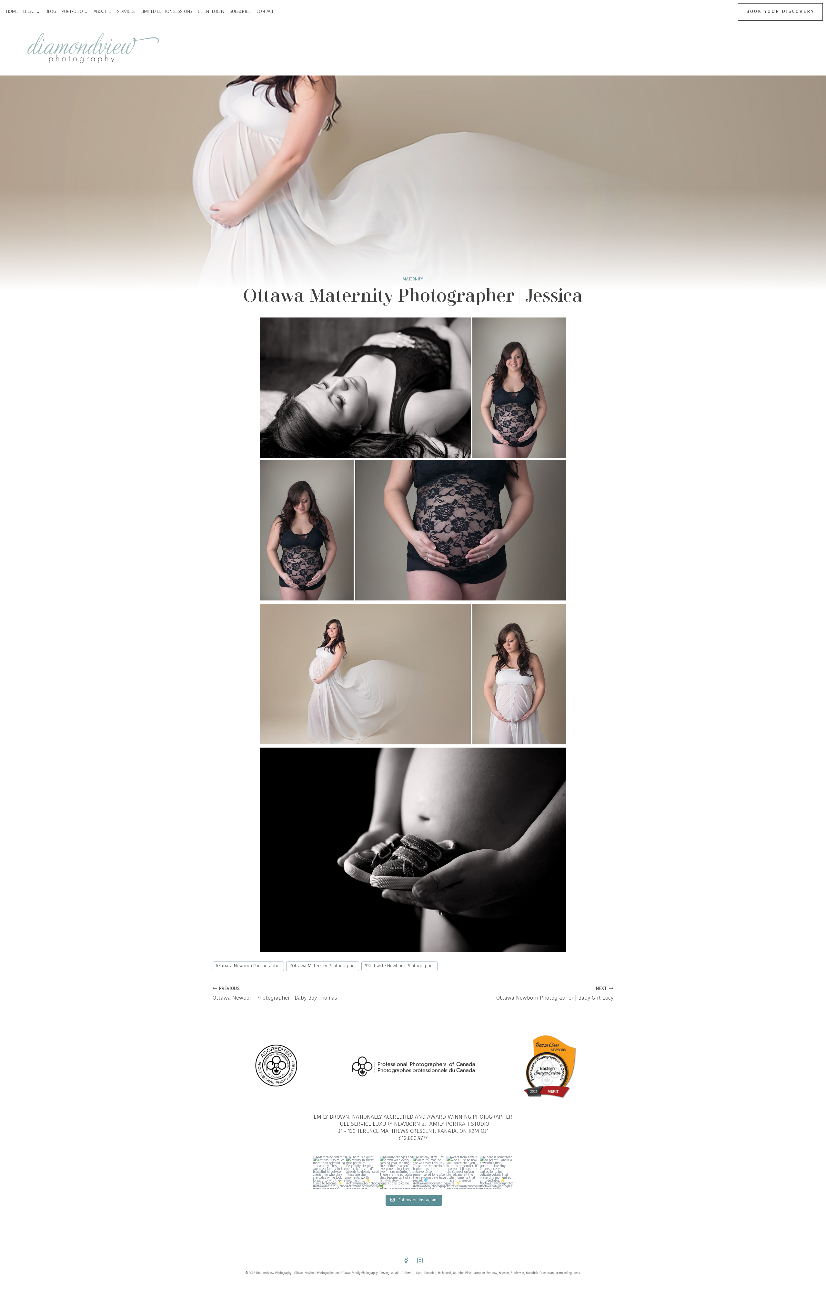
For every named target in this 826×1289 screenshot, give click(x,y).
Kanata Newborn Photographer (248, 966)
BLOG (50, 11)
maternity (413, 279)
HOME (11, 11)
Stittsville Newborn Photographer (399, 966)
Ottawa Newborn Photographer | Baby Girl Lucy (554, 994)
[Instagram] (420, 1260)
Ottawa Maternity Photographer (322, 966)
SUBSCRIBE (240, 11)
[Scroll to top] (820, 909)
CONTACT (265, 11)
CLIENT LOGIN (211, 11)
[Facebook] (406, 1260)
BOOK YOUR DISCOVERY (780, 11)
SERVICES (126, 11)
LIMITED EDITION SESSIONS (166, 11)
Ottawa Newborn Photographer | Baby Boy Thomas (275, 994)
